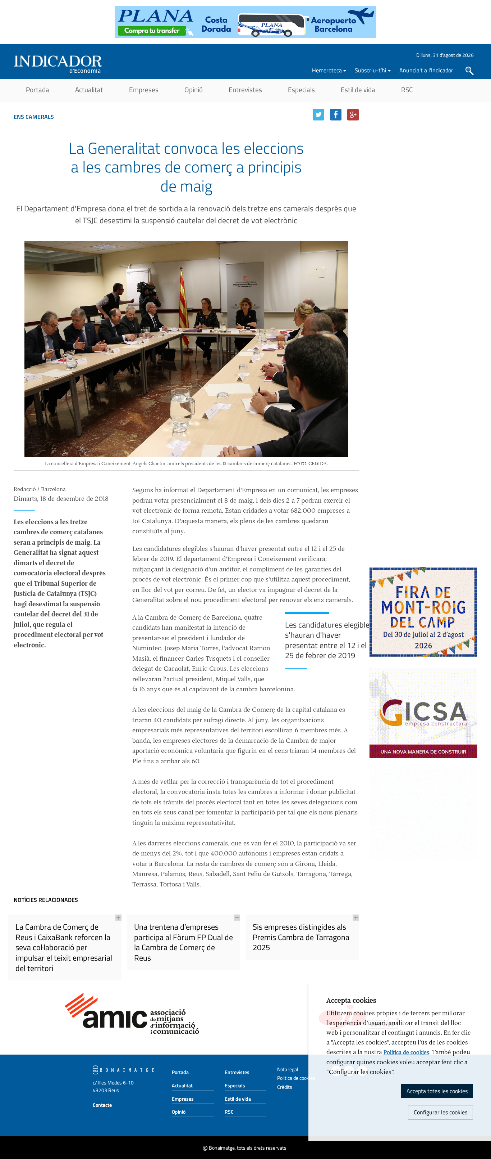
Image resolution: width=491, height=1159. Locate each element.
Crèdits (284, 1087)
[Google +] (353, 115)
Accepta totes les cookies (437, 1091)
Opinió (193, 89)
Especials (301, 89)
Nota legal (287, 1069)
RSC (407, 89)
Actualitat (89, 89)
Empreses (144, 89)
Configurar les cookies (440, 1112)
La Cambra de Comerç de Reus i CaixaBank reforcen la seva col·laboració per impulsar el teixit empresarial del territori (63, 947)
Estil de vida (358, 89)
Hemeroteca (327, 70)
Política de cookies (406, 1052)
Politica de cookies (296, 1078)
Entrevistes (245, 89)
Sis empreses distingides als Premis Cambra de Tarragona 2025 (301, 937)
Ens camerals (34, 116)
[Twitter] (318, 115)
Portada (37, 89)
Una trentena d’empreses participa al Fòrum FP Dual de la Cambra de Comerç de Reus (183, 942)
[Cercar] (469, 71)
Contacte (102, 1105)
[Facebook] (335, 115)
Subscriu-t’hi (370, 70)
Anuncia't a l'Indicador (426, 70)
